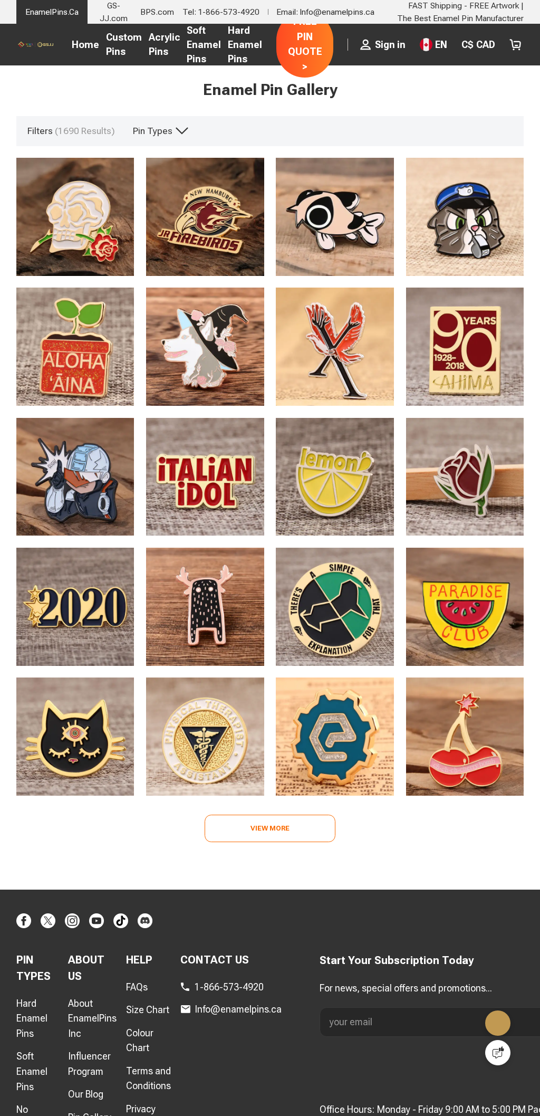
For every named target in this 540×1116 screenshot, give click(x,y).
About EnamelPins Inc (92, 1018)
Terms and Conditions (148, 1078)
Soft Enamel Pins (204, 44)
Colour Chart (139, 1040)
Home (85, 44)
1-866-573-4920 (229, 987)
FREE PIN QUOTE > (305, 44)
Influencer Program (89, 1064)
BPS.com (157, 12)
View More (270, 828)
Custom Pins (124, 44)
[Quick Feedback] (497, 1052)
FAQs (137, 987)
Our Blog (85, 1094)
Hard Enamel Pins (245, 44)
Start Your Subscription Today (397, 961)
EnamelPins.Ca (52, 12)
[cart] (515, 44)
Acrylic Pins (164, 44)
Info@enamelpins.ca (238, 1009)
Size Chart (147, 1010)
